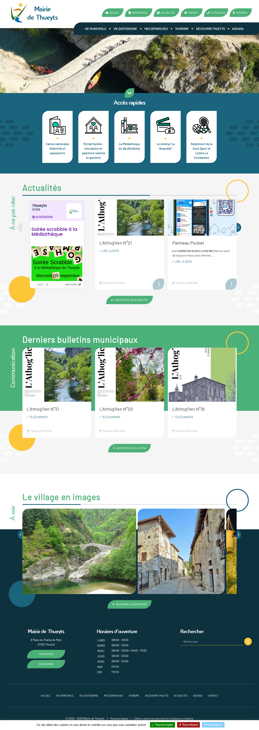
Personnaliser (213, 724)
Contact (193, 12)
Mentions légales (119, 718)
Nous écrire (46, 664)
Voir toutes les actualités (131, 299)
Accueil (114, 12)
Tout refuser (189, 724)
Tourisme (182, 28)
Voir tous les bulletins (131, 448)
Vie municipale (95, 28)
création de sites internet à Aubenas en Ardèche (167, 718)
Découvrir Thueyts (210, 28)
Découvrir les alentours (131, 604)
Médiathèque (140, 12)
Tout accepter (163, 724)
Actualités (168, 12)
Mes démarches (156, 28)
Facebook (241, 12)
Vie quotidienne (125, 28)
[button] (239, 227)
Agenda (238, 28)
